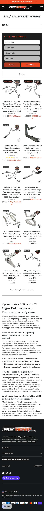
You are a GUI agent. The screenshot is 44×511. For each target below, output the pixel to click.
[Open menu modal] (3, 7)
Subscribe (38, 466)
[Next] (36, 2)
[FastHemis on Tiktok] (10, 473)
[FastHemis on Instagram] (7, 473)
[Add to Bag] (39, 140)
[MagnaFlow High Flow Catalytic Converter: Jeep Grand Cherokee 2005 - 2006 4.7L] (32, 219)
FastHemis (16, 495)
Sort (23, 74)
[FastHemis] (18, 7)
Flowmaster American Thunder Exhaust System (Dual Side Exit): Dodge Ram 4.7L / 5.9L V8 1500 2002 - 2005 (32, 106)
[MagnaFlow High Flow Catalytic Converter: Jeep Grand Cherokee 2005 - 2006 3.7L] (11, 258)
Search (12, 65)
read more (31, 442)
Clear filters (30, 65)
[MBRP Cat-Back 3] (32, 133)
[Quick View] (18, 96)
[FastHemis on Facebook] (3, 473)
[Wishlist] (36, 7)
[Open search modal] (31, 7)
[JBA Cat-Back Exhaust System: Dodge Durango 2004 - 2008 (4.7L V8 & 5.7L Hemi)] (11, 219)
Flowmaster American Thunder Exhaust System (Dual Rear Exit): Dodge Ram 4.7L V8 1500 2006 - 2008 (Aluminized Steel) (11, 106)
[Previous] (8, 2)
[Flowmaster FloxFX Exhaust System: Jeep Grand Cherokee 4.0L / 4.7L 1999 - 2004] (11, 133)
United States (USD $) (11, 492)
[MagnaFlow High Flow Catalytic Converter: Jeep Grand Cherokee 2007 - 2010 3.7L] (32, 258)
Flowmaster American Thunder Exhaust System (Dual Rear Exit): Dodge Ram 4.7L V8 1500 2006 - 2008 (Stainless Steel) (11, 192)
